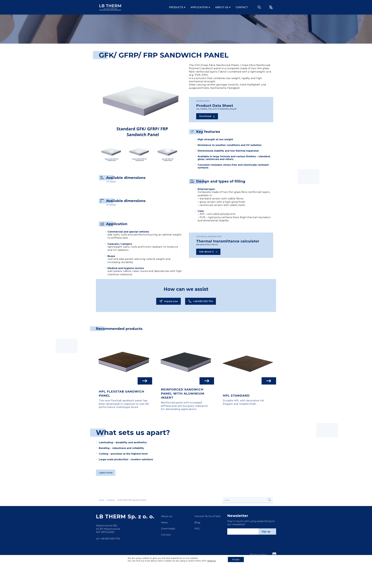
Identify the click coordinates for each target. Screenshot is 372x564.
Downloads (168, 528)
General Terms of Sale (207, 516)
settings (211, 560)
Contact (242, 7)
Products (176, 7)
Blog (197, 522)
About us (221, 7)
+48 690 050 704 (203, 301)
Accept (235, 559)
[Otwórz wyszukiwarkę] (259, 7)
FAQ (196, 528)
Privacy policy (258, 554)
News (164, 522)
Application (199, 7)
